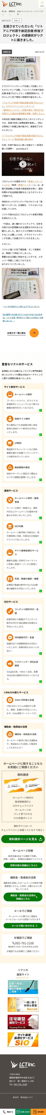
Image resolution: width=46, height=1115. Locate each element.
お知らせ (17, 20)
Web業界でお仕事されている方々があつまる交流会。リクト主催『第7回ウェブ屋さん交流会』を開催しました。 (23, 317)
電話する (10, 1112)
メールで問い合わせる (23, 925)
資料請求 (41, 1112)
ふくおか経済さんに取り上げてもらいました (22, 306)
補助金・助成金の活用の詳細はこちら (23, 897)
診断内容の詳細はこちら (23, 865)
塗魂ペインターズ (26, 184)
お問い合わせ (25, 1112)
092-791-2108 (24, 943)
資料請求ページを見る (23, 839)
